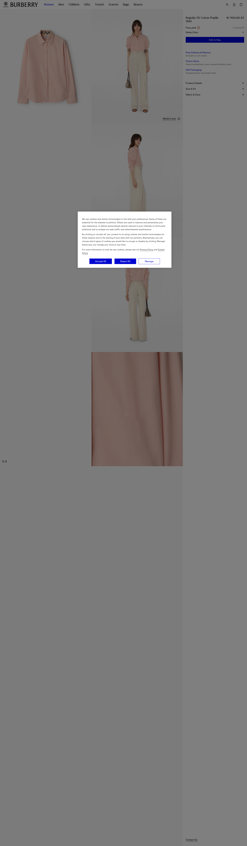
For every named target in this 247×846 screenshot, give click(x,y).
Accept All (100, 261)
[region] (124, 240)
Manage (149, 261)
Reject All (125, 261)
